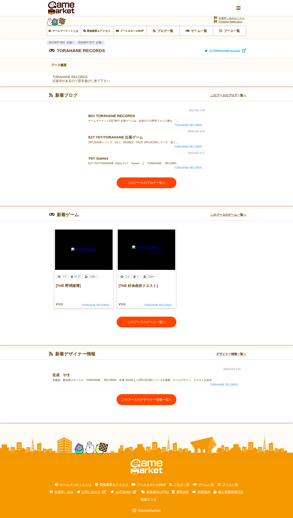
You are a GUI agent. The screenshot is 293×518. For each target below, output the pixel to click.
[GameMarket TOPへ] (146, 467)
